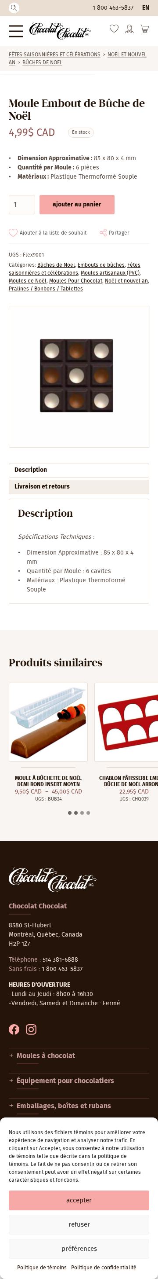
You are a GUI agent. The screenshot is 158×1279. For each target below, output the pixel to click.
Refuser (79, 1224)
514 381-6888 (60, 960)
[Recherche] (14, 8)
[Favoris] (114, 30)
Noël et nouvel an (126, 280)
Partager (119, 232)
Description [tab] (30, 470)
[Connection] (129, 31)
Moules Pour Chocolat (75, 280)
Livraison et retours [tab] (42, 487)
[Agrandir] (79, 377)
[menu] (16, 31)
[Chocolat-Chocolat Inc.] (60, 31)
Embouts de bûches (101, 265)
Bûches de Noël (42, 62)
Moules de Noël (28, 280)
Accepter (79, 1200)
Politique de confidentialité (103, 1267)
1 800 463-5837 (113, 8)
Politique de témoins (42, 1267)
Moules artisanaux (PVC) (110, 273)
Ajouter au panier (77, 205)
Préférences (79, 1249)
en (145, 8)
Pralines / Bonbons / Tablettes (46, 288)
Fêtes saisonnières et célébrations (55, 54)
